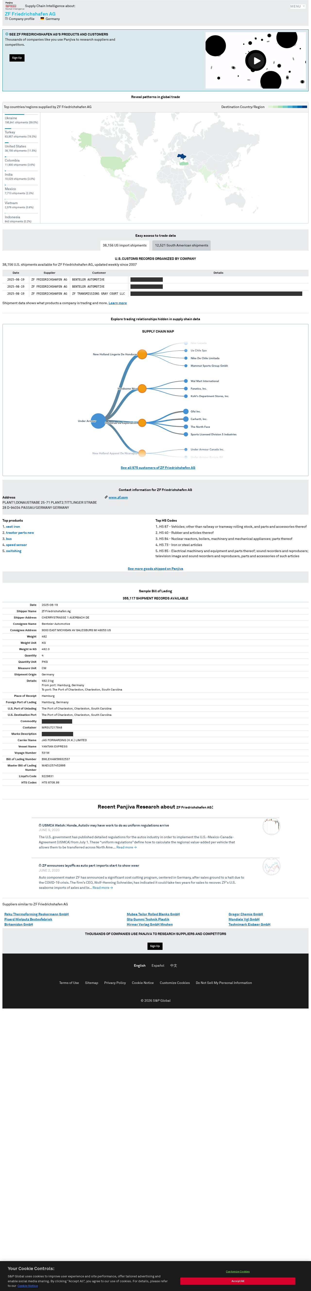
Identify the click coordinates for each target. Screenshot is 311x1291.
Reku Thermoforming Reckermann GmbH (36, 914)
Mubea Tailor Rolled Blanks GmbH (153, 914)
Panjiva (15, 6)
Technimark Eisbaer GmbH (249, 924)
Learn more (118, 303)
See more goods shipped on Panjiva (155, 569)
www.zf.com (118, 497)
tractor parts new (20, 533)
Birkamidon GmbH (18, 924)
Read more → (126, 847)
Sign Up (17, 57)
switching (13, 551)
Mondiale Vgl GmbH (244, 919)
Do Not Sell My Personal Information (224, 983)
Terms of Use (69, 983)
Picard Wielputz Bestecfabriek (28, 919)
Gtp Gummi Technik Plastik (148, 919)
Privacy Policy (115, 983)
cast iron (13, 526)
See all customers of (158, 468)
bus (9, 539)
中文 (173, 965)
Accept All (238, 1281)
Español (158, 965)
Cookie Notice (143, 983)
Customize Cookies (175, 983)
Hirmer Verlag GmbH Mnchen (150, 924)
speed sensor (16, 545)
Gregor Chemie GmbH (246, 914)
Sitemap (91, 983)
